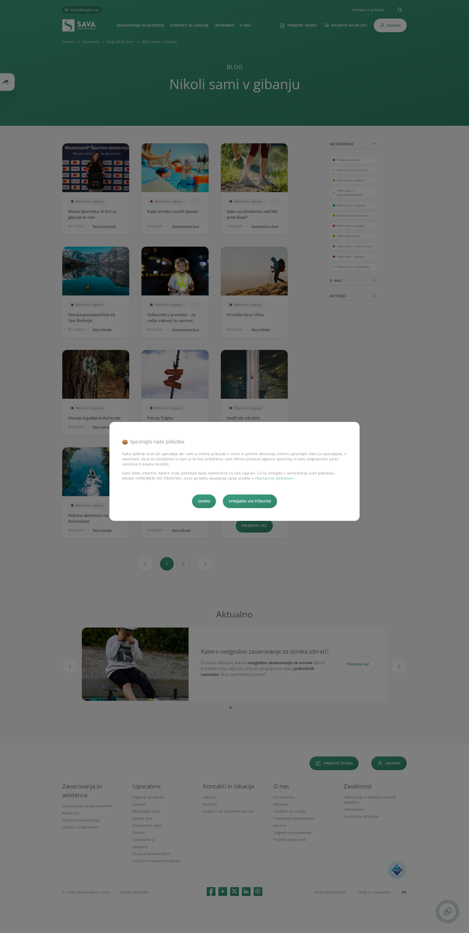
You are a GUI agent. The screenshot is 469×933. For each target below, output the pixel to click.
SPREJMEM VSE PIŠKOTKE (250, 501)
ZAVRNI (204, 501)
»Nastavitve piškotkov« (274, 478)
